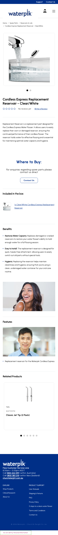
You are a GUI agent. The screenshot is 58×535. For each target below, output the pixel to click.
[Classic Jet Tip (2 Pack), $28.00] (29, 394)
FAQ (30, 498)
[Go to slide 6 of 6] (37, 436)
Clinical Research (9, 493)
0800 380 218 (13, 475)
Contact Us (50, 2)
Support (39, 2)
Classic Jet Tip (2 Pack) (18, 415)
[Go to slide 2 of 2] (30, 90)
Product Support (36, 485)
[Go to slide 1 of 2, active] (27, 90)
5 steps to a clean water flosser (40, 506)
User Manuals (34, 489)
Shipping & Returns (36, 493)
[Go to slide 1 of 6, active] (21, 436)
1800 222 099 (13, 473)
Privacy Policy (34, 502)
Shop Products (8, 489)
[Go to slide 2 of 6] (24, 436)
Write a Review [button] (40, 109)
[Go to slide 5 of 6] (33, 436)
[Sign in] (45, 11)
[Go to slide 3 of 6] (27, 436)
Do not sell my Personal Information (15, 533)
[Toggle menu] (54, 11)
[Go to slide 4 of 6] (30, 436)
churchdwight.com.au (13, 478)
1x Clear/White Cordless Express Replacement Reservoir (34, 206)
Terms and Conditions (37, 511)
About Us (6, 497)
